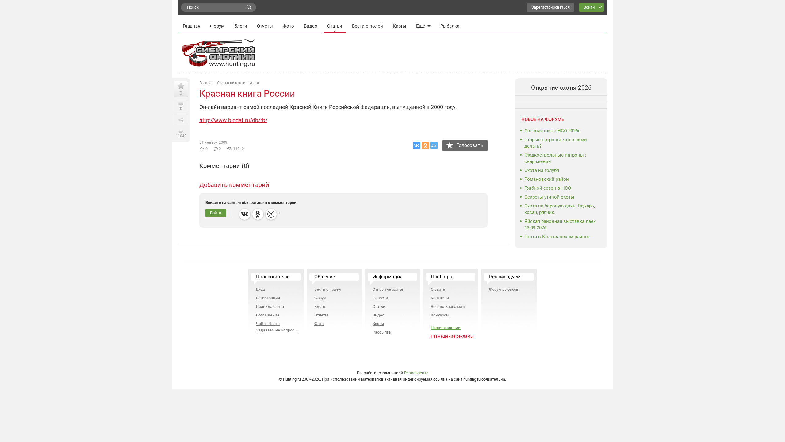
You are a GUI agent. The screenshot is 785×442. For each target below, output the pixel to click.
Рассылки (382, 332)
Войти (589, 7)
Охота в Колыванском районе (557, 236)
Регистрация (268, 298)
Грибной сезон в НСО (547, 188)
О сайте (438, 289)
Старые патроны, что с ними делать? (555, 143)
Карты (399, 26)
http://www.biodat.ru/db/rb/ (233, 120)
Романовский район (546, 179)
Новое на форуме (542, 119)
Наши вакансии (446, 327)
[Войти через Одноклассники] (257, 214)
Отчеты (265, 26)
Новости (380, 298)
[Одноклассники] (425, 145)
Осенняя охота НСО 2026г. (552, 131)
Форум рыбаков (503, 289)
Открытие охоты (388, 289)
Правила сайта (270, 306)
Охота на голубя (541, 170)
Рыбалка (449, 26)
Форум (217, 26)
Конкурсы (440, 315)
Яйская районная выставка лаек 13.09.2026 (560, 225)
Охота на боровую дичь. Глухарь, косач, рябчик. (559, 209)
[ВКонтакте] (416, 145)
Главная (191, 26)
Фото (288, 26)
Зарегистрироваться (550, 7)
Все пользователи (448, 306)
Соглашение (267, 315)
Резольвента (416, 372)
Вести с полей (367, 26)
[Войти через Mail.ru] (271, 214)
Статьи (334, 26)
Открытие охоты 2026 (561, 87)
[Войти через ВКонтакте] (244, 214)
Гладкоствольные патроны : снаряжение (555, 158)
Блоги (240, 26)
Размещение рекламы (452, 336)
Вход (260, 289)
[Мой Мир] (434, 145)
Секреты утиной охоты (549, 197)
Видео (310, 26)
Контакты (440, 298)
